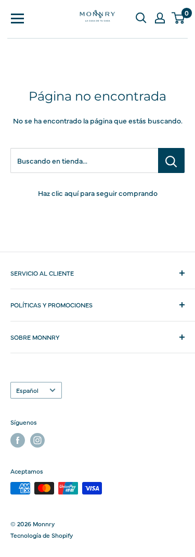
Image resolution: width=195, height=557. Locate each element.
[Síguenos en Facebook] (17, 440)
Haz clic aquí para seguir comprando (98, 193)
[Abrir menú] (17, 17)
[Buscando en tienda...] (171, 160)
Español (27, 390)
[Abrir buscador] (141, 17)
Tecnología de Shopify (41, 535)
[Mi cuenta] (159, 17)
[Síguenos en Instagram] (37, 440)
